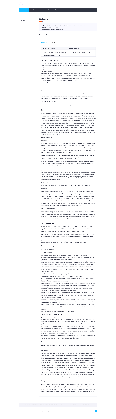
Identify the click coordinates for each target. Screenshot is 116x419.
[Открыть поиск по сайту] (95, 10)
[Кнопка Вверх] (96, 411)
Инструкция (44, 42)
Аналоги (54, 42)
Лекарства (22, 20)
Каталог (25, 10)
